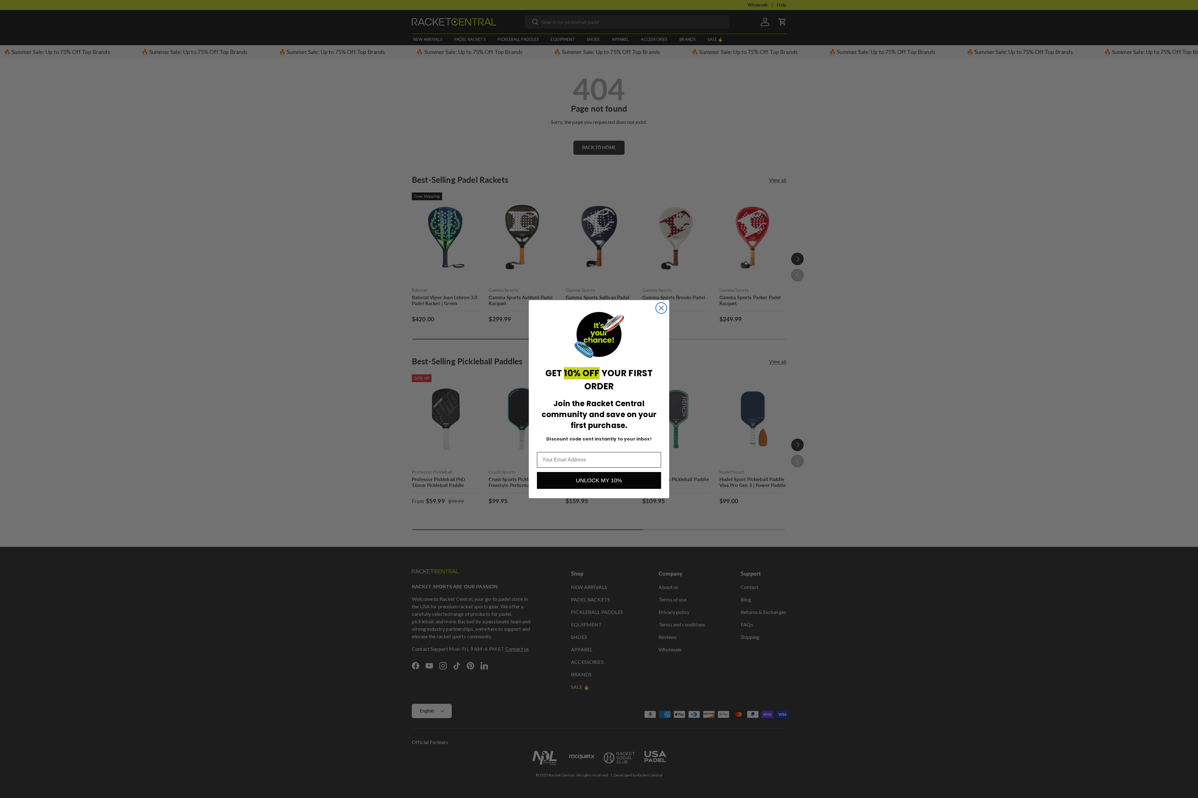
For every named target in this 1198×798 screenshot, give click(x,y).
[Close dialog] (661, 308)
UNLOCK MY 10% (599, 480)
